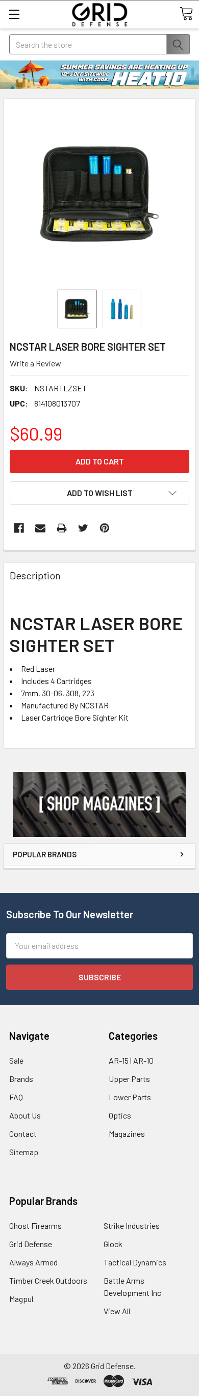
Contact (23, 1133)
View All (117, 1311)
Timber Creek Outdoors (48, 1280)
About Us (25, 1115)
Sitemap (23, 1152)
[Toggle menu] (14, 14)
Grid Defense (30, 1244)
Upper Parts (129, 1078)
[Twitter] (83, 528)
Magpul (21, 1299)
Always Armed (33, 1262)
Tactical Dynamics (135, 1262)
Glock (113, 1244)
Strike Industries (132, 1225)
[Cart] (186, 13)
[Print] (62, 528)
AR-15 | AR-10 (131, 1060)
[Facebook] (19, 528)
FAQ (16, 1097)
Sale (16, 1060)
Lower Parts (130, 1097)
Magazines (127, 1133)
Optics (120, 1115)
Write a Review (35, 363)
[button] (99, 804)
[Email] (40, 528)
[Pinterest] (104, 528)
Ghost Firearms (35, 1225)
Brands (21, 1078)
